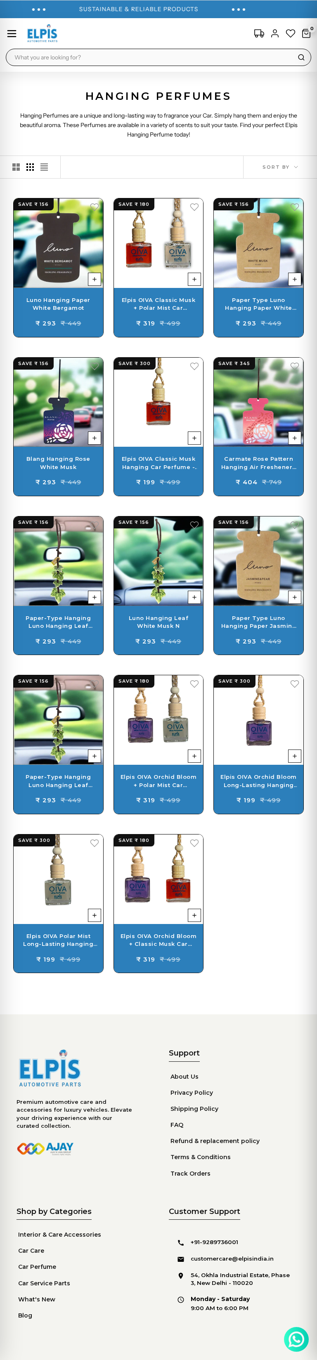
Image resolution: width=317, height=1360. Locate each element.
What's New (36, 1299)
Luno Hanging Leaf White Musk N (159, 622)
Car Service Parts (44, 1283)
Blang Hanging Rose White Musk (58, 462)
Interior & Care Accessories (59, 1234)
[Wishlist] (291, 33)
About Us (184, 1076)
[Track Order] (259, 33)
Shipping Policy (194, 1109)
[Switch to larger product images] (16, 167)
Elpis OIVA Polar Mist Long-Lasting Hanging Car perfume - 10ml (58, 940)
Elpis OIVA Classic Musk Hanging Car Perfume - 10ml (159, 463)
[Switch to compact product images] (44, 167)
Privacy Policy (191, 1092)
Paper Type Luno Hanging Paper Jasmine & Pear (258, 622)
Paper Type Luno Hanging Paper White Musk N (258, 304)
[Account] (275, 33)
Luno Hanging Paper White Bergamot (58, 304)
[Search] (301, 57)
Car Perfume (37, 1266)
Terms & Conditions (200, 1157)
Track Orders (190, 1173)
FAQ (176, 1125)
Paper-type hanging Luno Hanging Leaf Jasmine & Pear (58, 622)
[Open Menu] (12, 34)
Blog (25, 1315)
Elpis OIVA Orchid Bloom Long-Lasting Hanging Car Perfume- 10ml (258, 781)
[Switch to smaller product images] (30, 167)
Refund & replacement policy (215, 1141)
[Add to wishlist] (94, 207)
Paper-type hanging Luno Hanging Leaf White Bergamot (58, 781)
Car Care (31, 1250)
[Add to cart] (94, 279)
